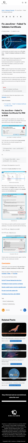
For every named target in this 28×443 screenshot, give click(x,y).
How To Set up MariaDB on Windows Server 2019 (13, 338)
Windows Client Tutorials (16, 364)
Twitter (8, 273)
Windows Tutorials (9, 10)
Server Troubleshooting (8, 301)
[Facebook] (3, 16)
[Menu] (25, 2)
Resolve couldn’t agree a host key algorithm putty (14, 287)
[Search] (22, 2)
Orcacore (4, 97)
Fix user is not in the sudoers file (10, 290)
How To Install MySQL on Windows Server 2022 (13, 383)
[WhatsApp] (21, 16)
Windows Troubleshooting (9, 304)
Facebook (4, 273)
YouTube (15, 273)
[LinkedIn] (13, 16)
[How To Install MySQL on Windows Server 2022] (14, 374)
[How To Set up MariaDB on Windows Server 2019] (14, 330)
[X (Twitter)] (6, 16)
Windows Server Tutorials (15, 340)
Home (3, 10)
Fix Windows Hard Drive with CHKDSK (11, 294)
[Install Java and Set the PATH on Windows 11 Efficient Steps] (14, 351)
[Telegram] (17, 16)
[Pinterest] (10, 16)
